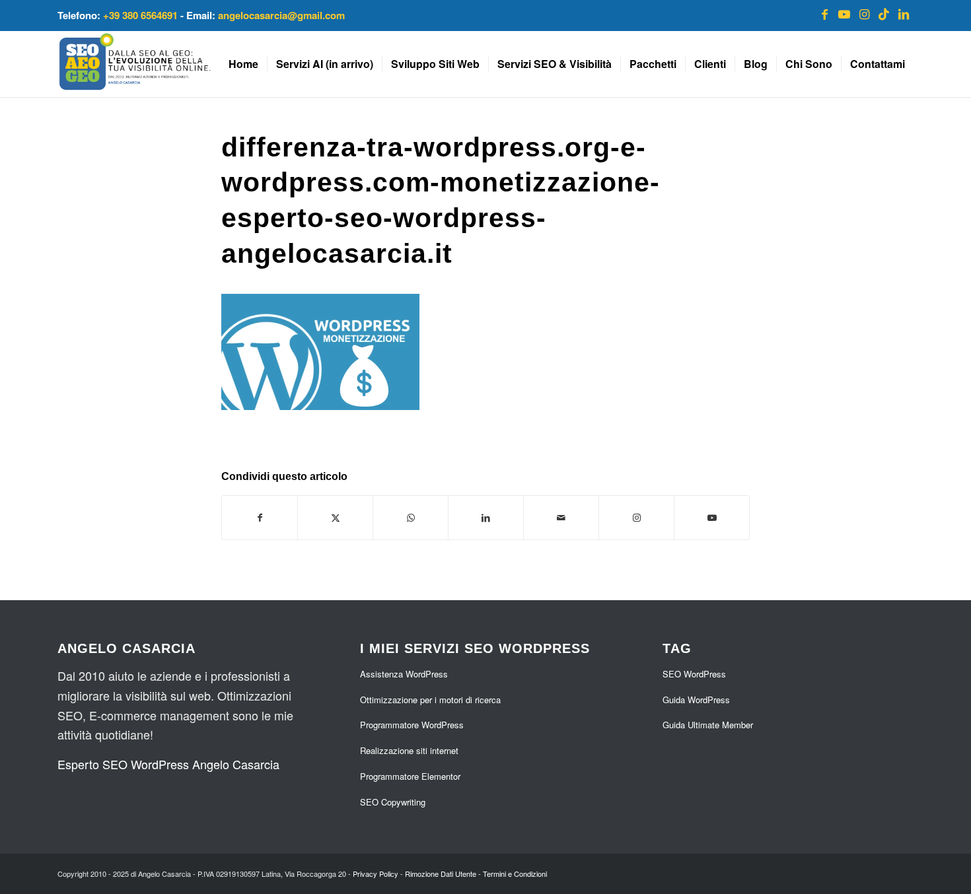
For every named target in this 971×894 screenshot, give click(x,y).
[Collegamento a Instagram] (864, 13)
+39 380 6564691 (140, 15)
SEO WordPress (694, 674)
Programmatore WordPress (412, 724)
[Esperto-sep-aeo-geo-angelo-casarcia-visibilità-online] (134, 64)
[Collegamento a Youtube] (844, 13)
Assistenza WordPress (404, 674)
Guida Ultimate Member (708, 724)
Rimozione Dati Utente (440, 873)
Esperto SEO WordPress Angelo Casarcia (168, 764)
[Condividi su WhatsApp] (410, 517)
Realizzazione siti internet (409, 750)
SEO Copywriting (392, 802)
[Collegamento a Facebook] (824, 13)
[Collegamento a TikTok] (884, 13)
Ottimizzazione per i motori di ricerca (430, 699)
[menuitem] (243, 64)
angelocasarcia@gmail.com (281, 15)
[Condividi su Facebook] (259, 517)
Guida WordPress (696, 699)
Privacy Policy (375, 873)
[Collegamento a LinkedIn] (904, 13)
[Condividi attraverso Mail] (561, 517)
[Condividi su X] (335, 517)
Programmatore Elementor (410, 776)
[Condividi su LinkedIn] (486, 517)
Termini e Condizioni (515, 873)
